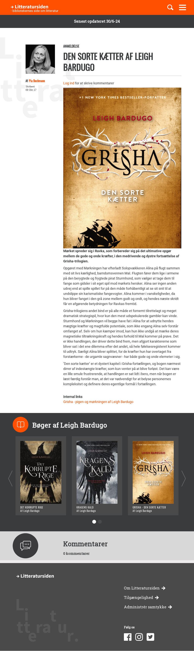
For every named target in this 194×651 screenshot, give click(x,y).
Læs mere (32, 508)
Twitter (150, 637)
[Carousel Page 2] (100, 522)
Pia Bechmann (37, 81)
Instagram (139, 637)
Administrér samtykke (145, 606)
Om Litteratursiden (142, 588)
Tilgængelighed (138, 597)
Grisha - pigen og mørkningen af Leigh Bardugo (98, 402)
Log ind (68, 83)
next (183, 478)
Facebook (127, 637)
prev (10, 478)
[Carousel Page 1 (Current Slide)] (94, 522)
